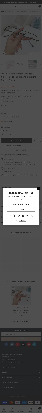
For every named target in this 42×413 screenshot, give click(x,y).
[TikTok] (23, 216)
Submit (21, 209)
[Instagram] (14, 216)
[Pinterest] (19, 216)
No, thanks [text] (22, 220)
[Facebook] (10, 216)
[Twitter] (32, 216)
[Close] (38, 188)
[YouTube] (27, 216)
